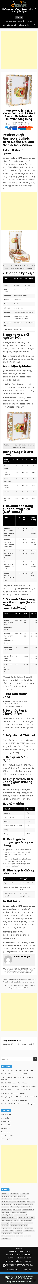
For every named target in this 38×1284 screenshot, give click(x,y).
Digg (15, 129)
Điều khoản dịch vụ (25, 25)
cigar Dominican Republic (21, 1199)
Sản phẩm (21, 21)
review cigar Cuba (28, 1209)
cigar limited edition (19, 1201)
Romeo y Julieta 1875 (27, 971)
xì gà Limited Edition (8, 1231)
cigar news (30, 1201)
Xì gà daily (13, 1225)
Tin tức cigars (5, 1139)
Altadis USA (5, 1193)
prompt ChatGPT (6, 1209)
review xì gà (5, 1212)
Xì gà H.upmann (18, 1228)
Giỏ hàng (9, 1261)
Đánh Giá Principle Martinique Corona (14, 1100)
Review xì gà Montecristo (9, 1217)
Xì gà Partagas (17, 1233)
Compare (10, 1258)
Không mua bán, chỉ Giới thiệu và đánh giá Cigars (19, 10)
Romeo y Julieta (14, 971)
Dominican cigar (28, 1204)
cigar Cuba (21, 1196)
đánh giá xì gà (6, 1239)
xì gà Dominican (6, 1228)
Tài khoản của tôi (14, 1270)
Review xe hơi (5, 1132)
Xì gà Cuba (5, 1225)
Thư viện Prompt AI (7, 1135)
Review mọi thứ (6, 1125)
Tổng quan (12, 1252)
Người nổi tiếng (6, 1121)
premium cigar (27, 1207)
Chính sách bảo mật (9, 25)
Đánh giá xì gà (11, 21)
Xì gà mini (19, 1231)
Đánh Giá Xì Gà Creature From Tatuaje (14, 1083)
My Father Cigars (16, 1207)
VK (10, 129)
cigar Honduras (6, 1201)
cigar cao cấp (24, 1193)
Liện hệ (30, 21)
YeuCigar (19, 1236)
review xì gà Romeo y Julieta (10, 1220)
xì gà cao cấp (28, 1223)
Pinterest (22, 127)
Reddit (31, 127)
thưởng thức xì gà (25, 1220)
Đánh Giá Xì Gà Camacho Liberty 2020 (14, 1074)
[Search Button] (34, 25)
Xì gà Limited (29, 1228)
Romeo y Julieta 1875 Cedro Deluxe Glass (19, 972)
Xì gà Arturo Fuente (16, 1223)
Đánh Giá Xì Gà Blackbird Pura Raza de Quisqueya (18, 1104)
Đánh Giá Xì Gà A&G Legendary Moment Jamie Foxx (18, 1086)
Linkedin (22, 129)
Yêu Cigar (14, 122)
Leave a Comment (14, 124)
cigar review (16, 970)
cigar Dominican (6, 1199)
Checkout (10, 1255)
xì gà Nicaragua (6, 1233)
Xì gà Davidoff (23, 1225)
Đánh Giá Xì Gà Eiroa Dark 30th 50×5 (13, 1093)
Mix (29, 129)
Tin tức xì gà (5, 1223)
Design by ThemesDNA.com (19, 1281)
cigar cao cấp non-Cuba (9, 1196)
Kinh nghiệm (5, 1118)
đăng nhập (15, 1044)
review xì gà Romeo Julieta (26, 1217)
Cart (28, 1252)
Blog (21, 1252)
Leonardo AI (5, 1207)
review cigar (17, 1209)
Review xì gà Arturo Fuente (18, 1212)
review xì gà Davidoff (20, 1215)
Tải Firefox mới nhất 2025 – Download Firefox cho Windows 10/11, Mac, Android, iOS (18, 1265)
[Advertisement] (19, 50)
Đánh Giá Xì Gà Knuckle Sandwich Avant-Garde (17, 1070)
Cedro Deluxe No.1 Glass (18, 968)
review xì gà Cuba (7, 1215)
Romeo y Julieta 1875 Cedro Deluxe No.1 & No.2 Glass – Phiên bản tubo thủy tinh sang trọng (19, 115)
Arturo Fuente (14, 1193)
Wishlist (27, 1270)
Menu (20, 17)
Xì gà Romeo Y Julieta (8, 1236)
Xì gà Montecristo (29, 1231)
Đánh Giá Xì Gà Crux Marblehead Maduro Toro (17, 1090)
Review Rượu (5, 1128)
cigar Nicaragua (7, 1204)
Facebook (13, 127)
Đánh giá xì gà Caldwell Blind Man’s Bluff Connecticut (19, 1097)
